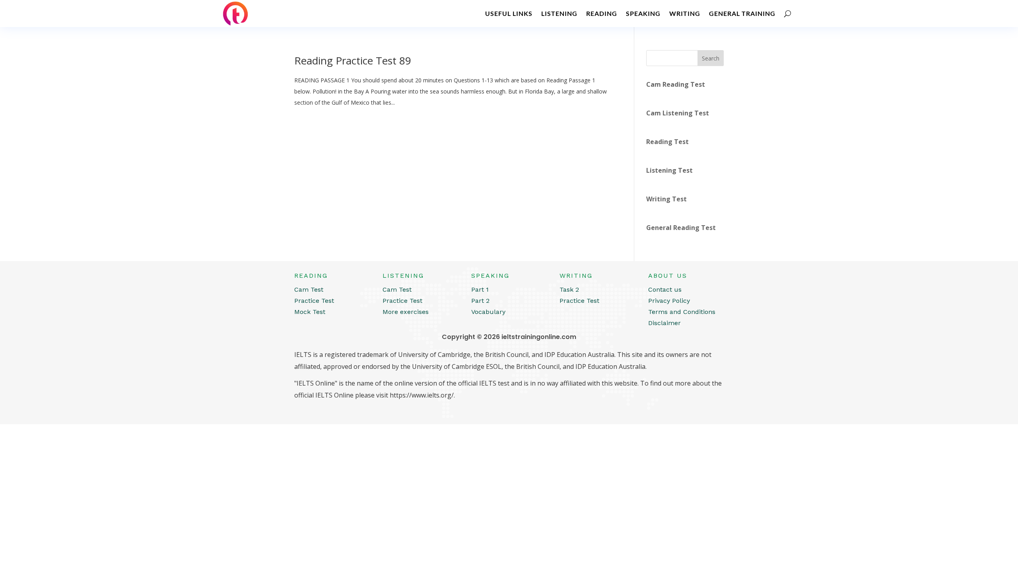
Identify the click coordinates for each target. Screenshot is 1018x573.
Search (710, 58)
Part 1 (480, 289)
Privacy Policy (669, 300)
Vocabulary (488, 312)
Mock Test (309, 312)
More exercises (406, 312)
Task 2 (569, 289)
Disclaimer (664, 323)
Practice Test (314, 300)
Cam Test (308, 289)
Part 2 (480, 300)
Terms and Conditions (681, 312)
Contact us (665, 289)
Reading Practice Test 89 (352, 60)
